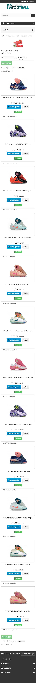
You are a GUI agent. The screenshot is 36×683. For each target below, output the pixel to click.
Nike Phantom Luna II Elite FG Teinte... (18, 611)
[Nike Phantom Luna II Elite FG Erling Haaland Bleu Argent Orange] (18, 457)
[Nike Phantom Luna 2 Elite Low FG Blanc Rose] (18, 364)
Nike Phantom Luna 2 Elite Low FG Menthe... (18, 237)
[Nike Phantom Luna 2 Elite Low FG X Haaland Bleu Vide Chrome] (18, 84)
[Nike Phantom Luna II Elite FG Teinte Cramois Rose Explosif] (18, 597)
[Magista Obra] (18, 6)
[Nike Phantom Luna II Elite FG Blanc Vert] (18, 551)
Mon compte (6, 673)
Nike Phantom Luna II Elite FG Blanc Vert (18, 564)
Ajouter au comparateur (10, 116)
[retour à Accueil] (3, 36)
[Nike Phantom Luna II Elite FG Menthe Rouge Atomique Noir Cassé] (18, 504)
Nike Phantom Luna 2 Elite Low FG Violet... (18, 144)
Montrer (20, 57)
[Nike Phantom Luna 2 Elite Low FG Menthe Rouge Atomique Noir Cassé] (18, 224)
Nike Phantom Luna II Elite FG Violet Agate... (18, 424)
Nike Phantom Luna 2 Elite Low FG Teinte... (18, 284)
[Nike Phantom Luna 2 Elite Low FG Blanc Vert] (18, 317)
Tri (2, 57)
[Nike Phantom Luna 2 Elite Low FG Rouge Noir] (18, 177)
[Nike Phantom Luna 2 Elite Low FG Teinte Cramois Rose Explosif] (18, 271)
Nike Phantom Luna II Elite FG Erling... (18, 471)
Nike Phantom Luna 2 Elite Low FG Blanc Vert (18, 331)
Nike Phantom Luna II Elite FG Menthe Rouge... (18, 518)
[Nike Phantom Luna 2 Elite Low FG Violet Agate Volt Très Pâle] (18, 130)
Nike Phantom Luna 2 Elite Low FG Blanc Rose (18, 377)
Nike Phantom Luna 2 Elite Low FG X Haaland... (18, 97)
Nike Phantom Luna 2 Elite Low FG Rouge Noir (18, 191)
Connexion (31, 1)
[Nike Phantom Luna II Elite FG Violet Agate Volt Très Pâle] (18, 411)
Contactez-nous (24, 1)
